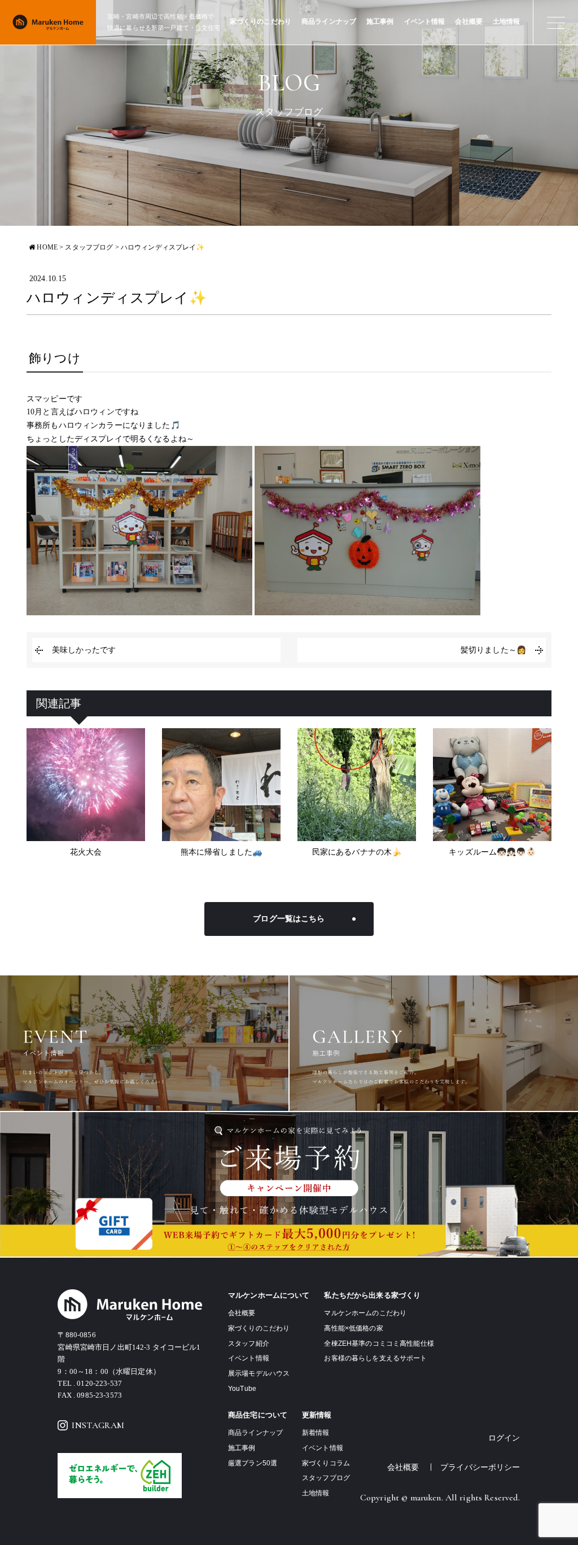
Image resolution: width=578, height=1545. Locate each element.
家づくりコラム (326, 1463)
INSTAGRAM (98, 1425)
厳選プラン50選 (252, 1463)
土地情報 (506, 21)
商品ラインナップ (328, 21)
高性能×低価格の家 (353, 1328)
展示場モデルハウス (259, 1373)
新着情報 (316, 1433)
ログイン (504, 1438)
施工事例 (380, 21)
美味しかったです (84, 650)
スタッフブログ (326, 1478)
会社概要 (469, 21)
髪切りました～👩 (493, 650)
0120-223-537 (99, 1384)
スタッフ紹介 (248, 1343)
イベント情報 (424, 21)
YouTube (242, 1389)
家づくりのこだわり (260, 21)
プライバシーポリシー (480, 1467)
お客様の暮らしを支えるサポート (375, 1358)
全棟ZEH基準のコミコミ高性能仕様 (379, 1343)
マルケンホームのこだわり (365, 1313)
